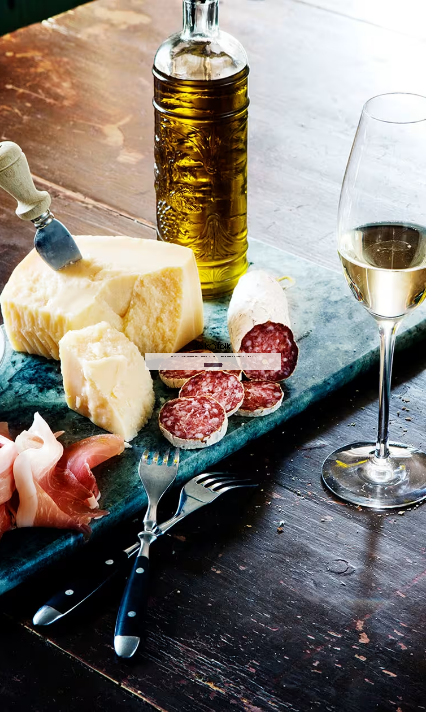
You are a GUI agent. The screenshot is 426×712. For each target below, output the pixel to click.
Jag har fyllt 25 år (213, 365)
